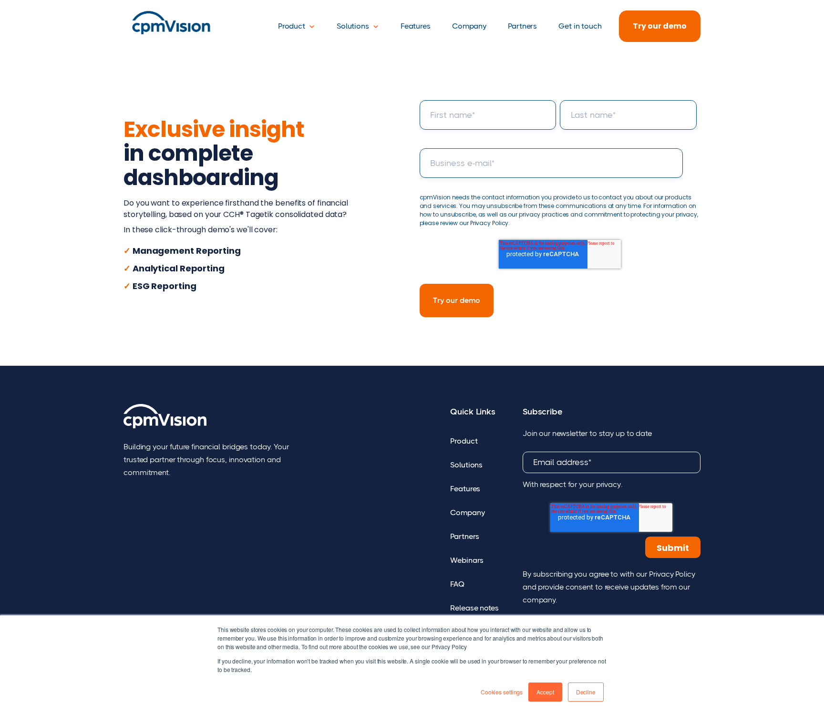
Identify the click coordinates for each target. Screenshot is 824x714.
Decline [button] (586, 692)
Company (469, 26)
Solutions (353, 26)
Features (416, 26)
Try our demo (660, 26)
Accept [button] (545, 692)
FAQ (457, 584)
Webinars (467, 560)
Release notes (474, 607)
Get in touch (580, 26)
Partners (522, 26)
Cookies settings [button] (502, 692)
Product (291, 26)
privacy (608, 484)
